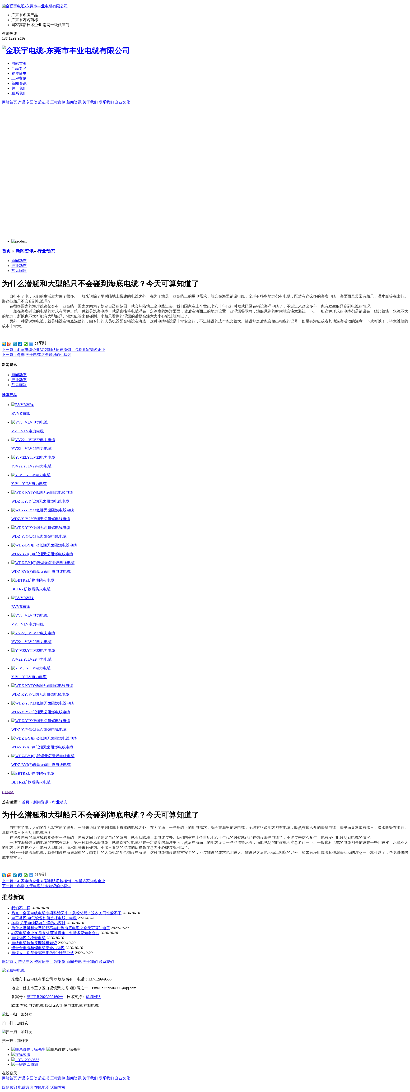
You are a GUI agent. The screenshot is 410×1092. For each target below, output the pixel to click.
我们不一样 (20, 908)
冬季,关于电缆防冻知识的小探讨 (38, 923)
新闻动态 (19, 261)
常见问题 (19, 271)
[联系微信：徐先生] (29, 1049)
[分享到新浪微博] (9, 344)
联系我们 (19, 93)
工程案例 (19, 78)
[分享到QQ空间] (4, 344)
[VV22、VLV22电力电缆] (33, 440)
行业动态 (46, 250)
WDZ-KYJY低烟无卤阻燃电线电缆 (40, 501)
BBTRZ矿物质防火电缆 (31, 589)
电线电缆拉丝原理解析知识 (34, 943)
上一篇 (53, 350)
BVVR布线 (20, 413)
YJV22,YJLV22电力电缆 (31, 466)
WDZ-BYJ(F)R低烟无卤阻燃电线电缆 (42, 554)
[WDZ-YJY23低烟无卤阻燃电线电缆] (42, 510)
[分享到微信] (26, 344)
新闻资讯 (19, 83)
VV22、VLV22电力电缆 (31, 449)
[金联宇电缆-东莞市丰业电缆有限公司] (35, 6)
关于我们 (19, 88)
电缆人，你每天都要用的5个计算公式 (42, 953)
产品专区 (19, 68)
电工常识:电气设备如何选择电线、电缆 (44, 918)
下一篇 (36, 355)
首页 (6, 250)
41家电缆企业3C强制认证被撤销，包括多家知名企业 (55, 933)
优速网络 (93, 997)
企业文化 (122, 102)
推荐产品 (9, 395)
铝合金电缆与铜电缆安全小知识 (38, 948)
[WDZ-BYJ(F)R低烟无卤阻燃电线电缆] (44, 545)
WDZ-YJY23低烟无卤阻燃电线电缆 (40, 519)
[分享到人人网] (20, 344)
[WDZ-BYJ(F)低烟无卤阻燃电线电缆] (43, 563)
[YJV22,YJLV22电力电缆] (33, 457)
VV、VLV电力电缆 (27, 431)
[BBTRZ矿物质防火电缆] (32, 580)
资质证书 (19, 73)
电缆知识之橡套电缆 (28, 938)
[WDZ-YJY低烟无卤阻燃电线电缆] (40, 528)
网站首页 (19, 63)
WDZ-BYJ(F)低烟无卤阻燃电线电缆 (41, 571)
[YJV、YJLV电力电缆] (31, 475)
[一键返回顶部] (24, 1064)
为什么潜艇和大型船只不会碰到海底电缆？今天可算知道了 (60, 928)
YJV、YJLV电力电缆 (29, 484)
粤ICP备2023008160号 (45, 997)
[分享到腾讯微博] (15, 344)
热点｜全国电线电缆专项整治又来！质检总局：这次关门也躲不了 (66, 913)
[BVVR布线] (22, 405)
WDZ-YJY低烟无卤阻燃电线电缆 (38, 536)
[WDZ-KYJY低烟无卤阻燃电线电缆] (42, 492)
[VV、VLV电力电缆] (29, 422)
